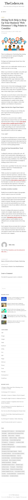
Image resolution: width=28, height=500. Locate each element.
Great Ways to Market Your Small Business (12, 266)
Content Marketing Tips (15, 440)
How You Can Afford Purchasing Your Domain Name (13, 411)
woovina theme (5, 475)
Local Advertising (6, 458)
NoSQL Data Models (6, 462)
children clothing (13, 437)
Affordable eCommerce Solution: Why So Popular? (13, 395)
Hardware (3, 345)
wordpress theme (14, 475)
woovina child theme (11, 473)
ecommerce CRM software (8, 444)
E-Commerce (5, 442)
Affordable (4, 433)
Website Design (5, 469)
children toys (21, 437)
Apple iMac (4, 435)
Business (18, 435)
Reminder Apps (19, 464)
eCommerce (12, 442)
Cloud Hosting (5, 440)
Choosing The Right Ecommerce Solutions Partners (13, 398)
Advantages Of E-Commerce (8, 431)
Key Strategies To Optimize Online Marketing (12, 418)
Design (3, 336)
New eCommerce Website (15, 460)
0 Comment (4, 33)
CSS (2, 332)
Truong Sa (12, 467)
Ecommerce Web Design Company (9, 451)
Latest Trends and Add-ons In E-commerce (11, 422)
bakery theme (11, 435)
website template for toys (7, 471)
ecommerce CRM (20, 442)
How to (19, 455)
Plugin (2, 358)
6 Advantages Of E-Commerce (8, 392)
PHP (2, 355)
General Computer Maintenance (9, 455)
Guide (2, 17)
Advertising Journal (20, 431)
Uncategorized (4, 375)
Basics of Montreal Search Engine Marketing (13, 261)
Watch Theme (19, 467)
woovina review (21, 473)
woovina (4, 473)
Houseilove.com (12, 250)
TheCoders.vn (14, 3)
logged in (10, 277)
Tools (2, 368)
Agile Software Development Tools (15, 433)
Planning (14, 462)
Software (3, 362)
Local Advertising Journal (16, 458)
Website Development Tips (16, 469)
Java (2, 352)
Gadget (3, 339)
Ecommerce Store (6, 449)
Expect (19, 451)
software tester (5, 467)
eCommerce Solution (21, 446)
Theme (3, 365)
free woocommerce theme (18, 453)
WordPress (3, 378)
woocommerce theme (19, 471)
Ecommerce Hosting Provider (8, 446)
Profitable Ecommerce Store (8, 464)
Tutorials (3, 371)
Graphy (17, 497)
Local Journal (5, 460)
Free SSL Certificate (6, 453)
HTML (2, 349)
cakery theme (5, 437)
